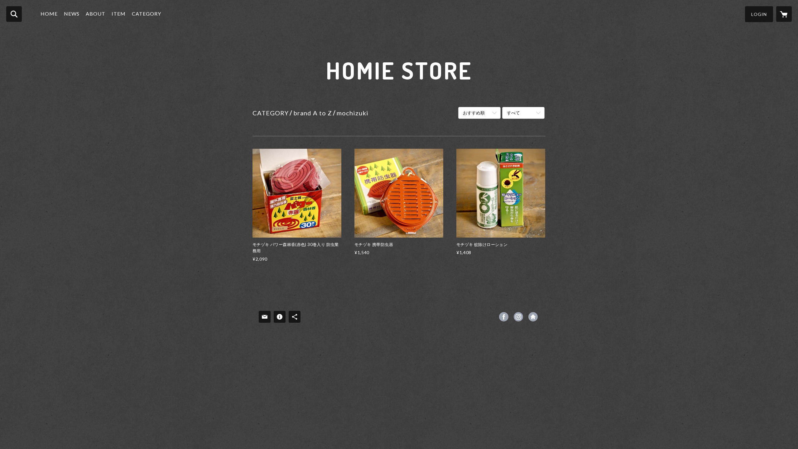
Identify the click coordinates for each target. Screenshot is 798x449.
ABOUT (95, 14)
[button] (759, 14)
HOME (49, 14)
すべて (513, 112)
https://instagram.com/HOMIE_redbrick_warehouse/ (518, 316)
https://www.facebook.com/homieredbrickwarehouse (503, 316)
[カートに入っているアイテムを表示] (784, 14)
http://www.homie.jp (533, 316)
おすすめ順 (474, 112)
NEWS (71, 14)
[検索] (14, 14)
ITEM (119, 14)
